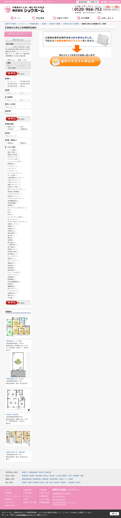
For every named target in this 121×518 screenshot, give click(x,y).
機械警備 (12, 286)
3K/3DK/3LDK (25, 84)
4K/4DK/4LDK (12, 86)
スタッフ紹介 (45, 499)
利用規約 (9, 499)
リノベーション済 (15, 161)
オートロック (13, 219)
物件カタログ (10, 505)
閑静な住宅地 (13, 154)
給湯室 (11, 284)
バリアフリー (13, 291)
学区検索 (43, 490)
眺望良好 (12, 164)
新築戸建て (28, 490)
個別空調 (12, 270)
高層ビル (12, 258)
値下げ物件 (12, 68)
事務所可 (12, 263)
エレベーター (13, 261)
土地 (26, 499)
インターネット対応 (16, 217)
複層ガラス (12, 249)
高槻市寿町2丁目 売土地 (15, 379)
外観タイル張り (14, 187)
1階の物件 (12, 233)
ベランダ (12, 168)
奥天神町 (39, 476)
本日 (22, 127)
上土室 (58, 476)
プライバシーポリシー (13, 496)
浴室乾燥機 (12, 203)
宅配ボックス (13, 224)
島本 (51, 482)
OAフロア (12, 288)
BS (10, 212)
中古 (25, 60)
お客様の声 (44, 496)
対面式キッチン (14, 196)
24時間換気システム (16, 178)
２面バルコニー (14, 180)
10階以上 (12, 228)
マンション (28, 496)
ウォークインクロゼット (17, 208)
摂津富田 (36, 482)
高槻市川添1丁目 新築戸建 (16, 452)
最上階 (11, 235)
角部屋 (11, 240)
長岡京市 (48, 472)
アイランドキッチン (16, 198)
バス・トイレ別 (14, 272)
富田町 (32, 476)
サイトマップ (10, 502)
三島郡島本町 (32, 472)
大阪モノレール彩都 (66, 479)
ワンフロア (12, 256)
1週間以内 (23, 129)
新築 (19, 60)
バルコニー (12, 171)
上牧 (46, 482)
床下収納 (12, 247)
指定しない (11, 60)
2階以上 (11, 226)
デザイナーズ (13, 157)
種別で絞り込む (18, 40)
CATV (11, 214)
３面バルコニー (14, 182)
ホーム (8, 490)
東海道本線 (37, 479)
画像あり (11, 143)
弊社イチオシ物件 (30, 502)
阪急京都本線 (26, 479)
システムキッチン (15, 194)
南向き (11, 238)
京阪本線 (45, 479)
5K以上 (22, 86)
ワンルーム (11, 81)
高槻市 (24, 472)
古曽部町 (76, 476)
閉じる (114, 514)
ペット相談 (12, 150)
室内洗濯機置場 (14, 282)
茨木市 (41, 472)
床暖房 (11, 205)
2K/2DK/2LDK (12, 84)
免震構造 (12, 277)
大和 (69, 476)
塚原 (82, 476)
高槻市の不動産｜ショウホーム (65, 490)
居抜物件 (12, 268)
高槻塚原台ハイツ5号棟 (14, 341)
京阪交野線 (53, 479)
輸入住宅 (12, 242)
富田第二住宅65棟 (12, 414)
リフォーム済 (13, 159)
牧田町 (64, 476)
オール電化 (12, 175)
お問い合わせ (45, 493)
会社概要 (9, 493)
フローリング (13, 275)
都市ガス (12, 295)
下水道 (11, 298)
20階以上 (12, 231)
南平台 (46, 476)
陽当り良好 (12, 152)
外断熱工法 (12, 293)
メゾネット (12, 166)
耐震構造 (12, 279)
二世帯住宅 (12, 245)
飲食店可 (12, 265)
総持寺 (56, 482)
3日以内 (10, 129)
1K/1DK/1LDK (25, 81)
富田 (42, 482)
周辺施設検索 (45, 502)
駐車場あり (12, 254)
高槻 (29, 482)
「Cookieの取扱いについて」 (24, 515)
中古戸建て (28, 493)
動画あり (24, 143)
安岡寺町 (25, 476)
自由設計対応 (13, 252)
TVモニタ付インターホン (17, 221)
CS (10, 210)
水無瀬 (62, 482)
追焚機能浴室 (13, 201)
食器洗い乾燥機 (14, 191)
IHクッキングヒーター (16, 189)
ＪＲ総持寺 (70, 482)
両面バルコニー (14, 185)
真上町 (52, 476)
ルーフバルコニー (15, 173)
